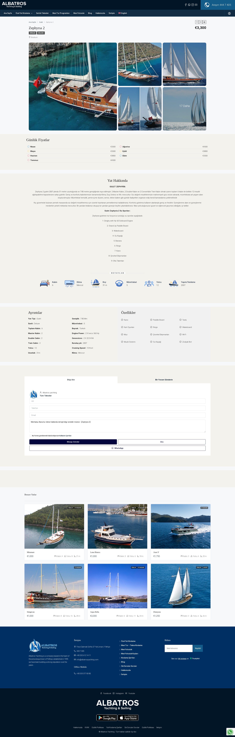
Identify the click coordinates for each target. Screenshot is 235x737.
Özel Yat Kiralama (23, 13)
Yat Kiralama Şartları (114, 727)
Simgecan (31, 612)
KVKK (87, 727)
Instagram (119, 693)
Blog (90, 13)
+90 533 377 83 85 (84, 674)
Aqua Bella (94, 612)
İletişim (112, 13)
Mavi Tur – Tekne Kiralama (131, 645)
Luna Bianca (95, 552)
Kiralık (32, 33)
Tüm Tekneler (46, 396)
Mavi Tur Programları (61, 13)
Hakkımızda (100, 13)
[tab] (71, 379)
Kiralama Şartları (128, 658)
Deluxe (41, 33)
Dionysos (157, 612)
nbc (134, 732)
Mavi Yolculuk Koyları (129, 654)
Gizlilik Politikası (98, 727)
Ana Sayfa (8, 13)
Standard (78, 508)
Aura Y (156, 552)
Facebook (107, 693)
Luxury (205, 567)
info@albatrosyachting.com (87, 660)
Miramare (30, 552)
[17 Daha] (184, 109)
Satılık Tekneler (42, 13)
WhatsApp (118, 448)
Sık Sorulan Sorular (129, 666)
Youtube (131, 693)
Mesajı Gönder (73, 442)
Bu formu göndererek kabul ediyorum (51, 436)
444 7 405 (225, 4)
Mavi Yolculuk (78, 13)
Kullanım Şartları (65, 436)
